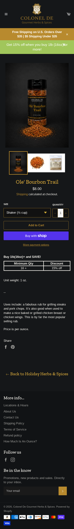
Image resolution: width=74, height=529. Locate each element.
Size (6, 204)
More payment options (36, 244)
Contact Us (11, 417)
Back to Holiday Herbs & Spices (38, 373)
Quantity (57, 205)
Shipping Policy (14, 423)
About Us (10, 411)
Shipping (22, 194)
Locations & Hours (16, 405)
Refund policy (13, 435)
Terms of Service (15, 429)
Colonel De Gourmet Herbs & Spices (34, 506)
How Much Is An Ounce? (20, 441)
